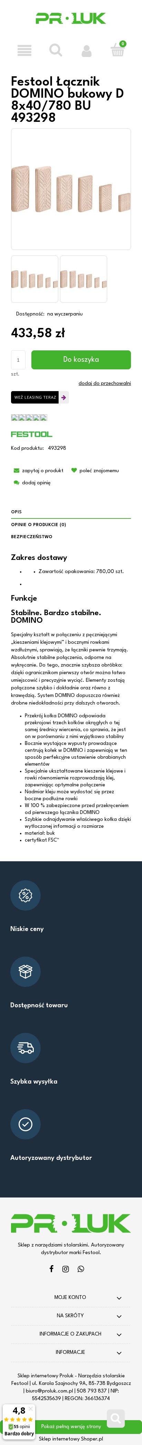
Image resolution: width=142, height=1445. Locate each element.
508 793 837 (92, 1391)
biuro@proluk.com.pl (49, 1391)
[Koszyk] (117, 49)
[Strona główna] (71, 23)
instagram (65, 1270)
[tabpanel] (71, 699)
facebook (51, 1270)
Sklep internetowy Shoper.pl (71, 1439)
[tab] (71, 512)
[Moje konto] (86, 50)
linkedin (81, 1270)
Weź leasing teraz (35, 397)
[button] (24, 50)
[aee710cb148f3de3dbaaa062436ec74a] (34, 279)
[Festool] (31, 434)
